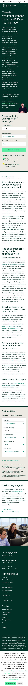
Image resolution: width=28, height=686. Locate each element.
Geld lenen (5, 577)
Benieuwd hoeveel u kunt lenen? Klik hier (13, 264)
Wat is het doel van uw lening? (9, 140)
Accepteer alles (10, 683)
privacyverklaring (14, 679)
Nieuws (4, 625)
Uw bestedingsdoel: (9, 441)
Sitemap (4, 627)
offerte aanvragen (16, 361)
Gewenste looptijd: (6, 133)
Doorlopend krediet (7, 582)
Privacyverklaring (6, 620)
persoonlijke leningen (8, 103)
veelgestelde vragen (17, 491)
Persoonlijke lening (7, 580)
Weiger (20, 683)
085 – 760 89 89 (7, 566)
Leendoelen (5, 598)
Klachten (4, 614)
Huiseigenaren (6, 595)
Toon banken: (7, 448)
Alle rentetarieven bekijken (11, 460)
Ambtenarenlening (7, 587)
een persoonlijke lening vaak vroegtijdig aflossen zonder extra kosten (12, 326)
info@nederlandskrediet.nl (11, 512)
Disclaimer (5, 617)
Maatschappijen (6, 612)
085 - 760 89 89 (8, 509)
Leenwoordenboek (7, 600)
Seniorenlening (6, 585)
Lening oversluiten (7, 590)
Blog (3, 622)
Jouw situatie (5, 593)
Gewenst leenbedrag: (7, 125)
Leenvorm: (6, 420)
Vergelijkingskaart (7, 609)
